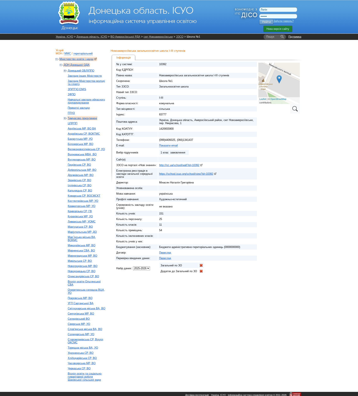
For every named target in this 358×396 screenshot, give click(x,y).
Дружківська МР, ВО (80, 175)
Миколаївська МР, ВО (81, 245)
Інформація (123, 57)
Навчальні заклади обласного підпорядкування (86, 101)
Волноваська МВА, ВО (82, 154)
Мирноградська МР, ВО (82, 255)
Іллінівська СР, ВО (79, 185)
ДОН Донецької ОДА (77, 64)
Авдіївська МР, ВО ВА (82, 128)
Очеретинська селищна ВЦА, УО (86, 291)
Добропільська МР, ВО (82, 169)
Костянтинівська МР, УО (83, 200)
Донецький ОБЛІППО (81, 70)
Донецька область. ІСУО (91, 36)
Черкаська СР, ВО (79, 368)
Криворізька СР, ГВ (80, 211)
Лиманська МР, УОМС (82, 221)
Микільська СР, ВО (80, 260)
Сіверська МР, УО (79, 323)
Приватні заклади (79, 107)
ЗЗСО (179, 36)
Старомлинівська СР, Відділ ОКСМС (85, 341)
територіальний (83, 53)
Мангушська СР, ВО (80, 226)
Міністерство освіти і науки (76, 59)
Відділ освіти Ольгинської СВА (84, 283)
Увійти (266, 22)
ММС (67, 53)
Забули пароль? (283, 21)
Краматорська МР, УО (81, 206)
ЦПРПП (72, 123)
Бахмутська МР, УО (80, 138)
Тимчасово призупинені (82, 118)
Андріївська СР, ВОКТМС (84, 133)
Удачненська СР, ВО (80, 352)
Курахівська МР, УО (80, 216)
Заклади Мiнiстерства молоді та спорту (86, 82)
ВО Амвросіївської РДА (125, 36)
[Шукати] (282, 37)
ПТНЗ (71, 113)
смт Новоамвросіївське (158, 36)
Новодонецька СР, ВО (81, 271)
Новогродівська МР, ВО (82, 266)
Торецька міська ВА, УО (83, 347)
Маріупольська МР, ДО (82, 231)
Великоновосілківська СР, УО (86, 149)
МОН (59, 53)
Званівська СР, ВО (79, 180)
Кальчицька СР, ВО (80, 190)
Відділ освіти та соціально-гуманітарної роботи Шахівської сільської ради (85, 376)
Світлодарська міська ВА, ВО (86, 308)
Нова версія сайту (277, 28)
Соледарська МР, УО (81, 334)
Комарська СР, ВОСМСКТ (84, 195)
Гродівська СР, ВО (79, 164)
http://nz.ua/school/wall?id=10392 (179, 165)
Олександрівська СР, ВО (83, 276)
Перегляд (165, 252)
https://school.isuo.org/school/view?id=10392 (186, 173)
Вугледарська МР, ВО (82, 159)
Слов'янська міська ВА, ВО (85, 329)
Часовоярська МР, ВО (82, 363)
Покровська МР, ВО (80, 298)
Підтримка (294, 36)
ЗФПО (71, 94)
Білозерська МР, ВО (80, 144)
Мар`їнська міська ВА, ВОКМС (82, 239)
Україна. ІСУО (64, 36)
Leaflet (262, 98)
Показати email (168, 145)
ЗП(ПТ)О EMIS (77, 89)
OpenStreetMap (278, 98)
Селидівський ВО (79, 318)
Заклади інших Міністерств (85, 75)
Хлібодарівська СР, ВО (82, 358)
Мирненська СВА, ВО (81, 250)
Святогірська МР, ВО (81, 313)
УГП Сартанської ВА (80, 303)
